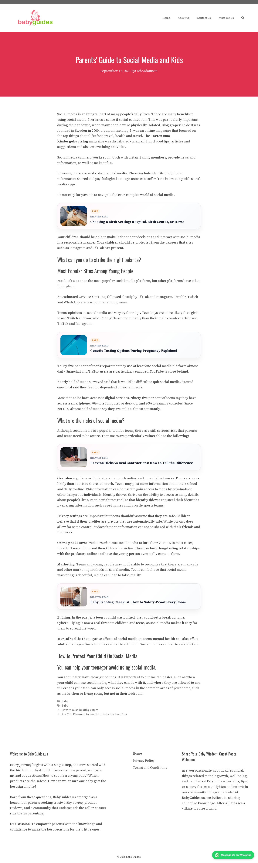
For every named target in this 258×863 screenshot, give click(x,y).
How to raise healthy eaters (80, 710)
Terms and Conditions (150, 768)
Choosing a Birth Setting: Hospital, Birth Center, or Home (137, 222)
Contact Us (204, 18)
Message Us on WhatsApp (236, 855)
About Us (183, 18)
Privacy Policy (143, 761)
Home (166, 18)
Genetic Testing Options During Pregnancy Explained (133, 351)
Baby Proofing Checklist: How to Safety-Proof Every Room (138, 602)
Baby (65, 701)
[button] (243, 18)
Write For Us (226, 18)
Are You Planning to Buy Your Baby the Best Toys (94, 714)
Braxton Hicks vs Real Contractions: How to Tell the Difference (141, 463)
